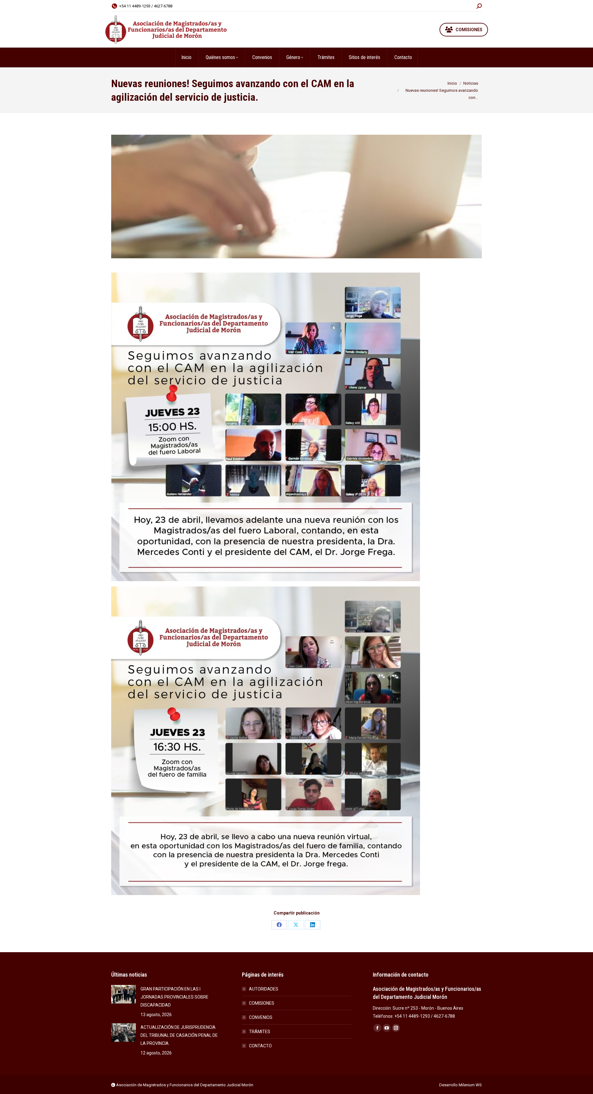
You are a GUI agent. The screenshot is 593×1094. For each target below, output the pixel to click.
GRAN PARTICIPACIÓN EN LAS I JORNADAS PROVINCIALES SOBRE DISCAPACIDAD (174, 996)
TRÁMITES (259, 1031)
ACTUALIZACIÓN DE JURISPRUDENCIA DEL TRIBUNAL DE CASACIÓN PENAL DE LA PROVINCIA (179, 1035)
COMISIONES (261, 1003)
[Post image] (123, 994)
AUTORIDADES (263, 988)
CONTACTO (260, 1045)
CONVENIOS (260, 1017)
